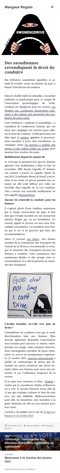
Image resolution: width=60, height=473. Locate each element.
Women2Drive (27, 194)
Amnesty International (40, 358)
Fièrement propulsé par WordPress (20, 469)
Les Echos (33, 238)
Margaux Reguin (18, 7)
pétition (24, 137)
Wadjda (49, 381)
